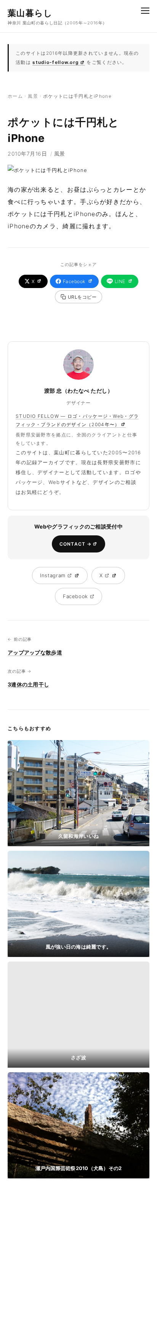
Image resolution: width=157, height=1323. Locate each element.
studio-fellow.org (55, 62)
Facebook (74, 281)
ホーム (15, 96)
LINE (120, 281)
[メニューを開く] (145, 10)
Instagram (53, 575)
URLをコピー (82, 297)
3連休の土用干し (28, 684)
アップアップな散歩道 (35, 652)
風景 (33, 96)
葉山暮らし (30, 13)
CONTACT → (75, 544)
